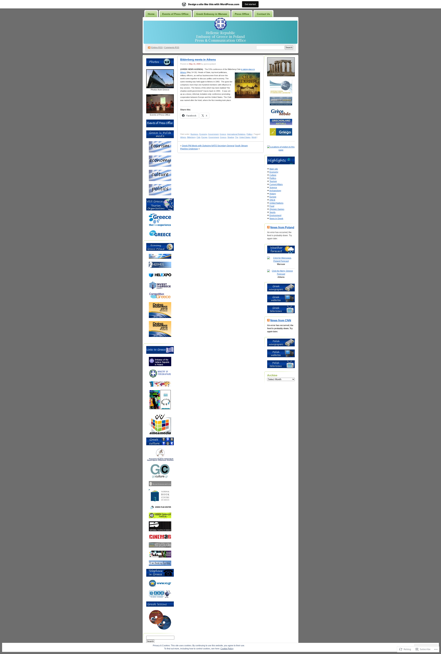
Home (151, 14)
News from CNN (280, 320)
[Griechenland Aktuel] (281, 124)
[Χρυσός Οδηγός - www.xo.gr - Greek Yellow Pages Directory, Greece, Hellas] (160, 586)
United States (244, 137)
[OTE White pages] (160, 597)
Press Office (242, 14)
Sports (272, 212)
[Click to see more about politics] (160, 194)
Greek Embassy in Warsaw (211, 14)
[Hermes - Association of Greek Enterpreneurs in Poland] (160, 267)
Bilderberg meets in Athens (198, 59)
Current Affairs (276, 184)
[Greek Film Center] (160, 509)
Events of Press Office (175, 14)
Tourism (273, 181)
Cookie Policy (226, 648)
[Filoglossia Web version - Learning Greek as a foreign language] (160, 629)
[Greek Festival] (160, 517)
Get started (250, 4)
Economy (203, 134)
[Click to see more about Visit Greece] (160, 210)
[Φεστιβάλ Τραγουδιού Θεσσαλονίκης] (160, 557)
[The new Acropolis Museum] (160, 565)
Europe (204, 137)
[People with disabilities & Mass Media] (160, 433)
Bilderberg (191, 137)
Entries (157, 47)
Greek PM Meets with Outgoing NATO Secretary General (208, 146)
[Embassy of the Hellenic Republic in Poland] (160, 365)
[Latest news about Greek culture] (160, 477)
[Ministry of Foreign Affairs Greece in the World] (160, 377)
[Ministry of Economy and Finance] (160, 258)
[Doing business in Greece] (160, 317)
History (272, 194)
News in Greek (276, 218)
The (236, 137)
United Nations (276, 203)
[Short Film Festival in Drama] (160, 547)
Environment (275, 215)
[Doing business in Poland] (160, 336)
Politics (249, 134)
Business (194, 134)
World (254, 137)
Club (198, 137)
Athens (183, 137)
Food (271, 206)
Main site (273, 169)
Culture (272, 175)
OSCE (272, 200)
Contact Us (263, 14)
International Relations (236, 134)
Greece (223, 134)
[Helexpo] (160, 278)
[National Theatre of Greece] (160, 530)
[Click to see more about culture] (160, 180)
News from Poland (282, 227)
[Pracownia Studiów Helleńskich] (160, 460)
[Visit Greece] (160, 226)
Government (213, 134)
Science (273, 187)
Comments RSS (171, 47)
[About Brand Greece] (165, 408)
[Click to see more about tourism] (160, 152)
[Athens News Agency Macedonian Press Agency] (160, 386)
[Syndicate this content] (268, 227)
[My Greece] (160, 236)
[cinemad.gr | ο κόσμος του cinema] (160, 538)
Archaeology (275, 190)
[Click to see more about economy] (160, 166)
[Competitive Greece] (160, 298)
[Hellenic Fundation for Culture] (160, 485)
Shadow (230, 137)
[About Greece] (155, 408)
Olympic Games (276, 209)
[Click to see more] (160, 87)
